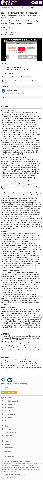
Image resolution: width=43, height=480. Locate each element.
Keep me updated (10, 392)
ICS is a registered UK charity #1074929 (13, 475)
